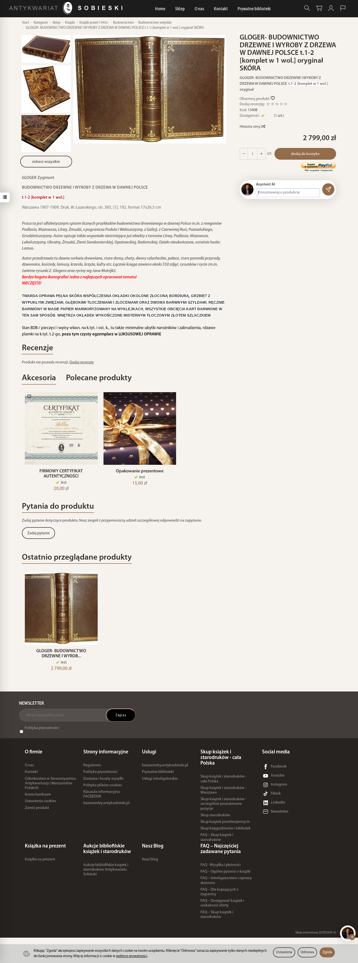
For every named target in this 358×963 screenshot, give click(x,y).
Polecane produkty (99, 378)
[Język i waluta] (343, 8)
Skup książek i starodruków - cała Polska (223, 779)
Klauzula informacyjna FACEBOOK (101, 794)
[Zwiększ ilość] (244, 154)
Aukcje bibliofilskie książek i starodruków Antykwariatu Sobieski (105, 869)
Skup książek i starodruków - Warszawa (223, 790)
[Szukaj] (307, 8)
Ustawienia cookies (40, 801)
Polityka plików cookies (102, 785)
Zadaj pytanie (38, 533)
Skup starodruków (215, 815)
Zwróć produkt (37, 808)
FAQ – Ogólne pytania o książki (225, 872)
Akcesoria (39, 378)
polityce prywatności (131, 956)
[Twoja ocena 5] (285, 104)
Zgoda (327, 952)
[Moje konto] (331, 8)
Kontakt (221, 8)
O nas (199, 8)
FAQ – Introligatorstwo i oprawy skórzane (226, 880)
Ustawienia (284, 952)
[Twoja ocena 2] (272, 104)
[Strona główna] (67, 8)
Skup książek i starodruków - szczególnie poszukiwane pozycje (223, 803)
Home (160, 8)
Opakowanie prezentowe (139, 471)
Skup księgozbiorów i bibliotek (225, 828)
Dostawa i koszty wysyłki (103, 779)
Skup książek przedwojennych (225, 822)
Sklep (180, 8)
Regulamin (92, 765)
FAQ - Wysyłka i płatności (220, 865)
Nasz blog (150, 859)
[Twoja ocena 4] (281, 104)
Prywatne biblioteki (254, 8)
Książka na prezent (40, 859)
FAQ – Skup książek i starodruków (216, 837)
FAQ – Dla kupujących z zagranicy (219, 892)
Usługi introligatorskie (160, 779)
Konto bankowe (38, 795)
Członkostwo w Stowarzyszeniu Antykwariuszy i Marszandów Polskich (50, 783)
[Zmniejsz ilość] (261, 154)
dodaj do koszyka (305, 154)
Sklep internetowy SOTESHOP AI (315, 932)
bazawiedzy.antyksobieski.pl (106, 803)
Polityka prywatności (42, 728)
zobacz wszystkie (46, 162)
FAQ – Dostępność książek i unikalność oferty (222, 903)
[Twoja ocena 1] (268, 104)
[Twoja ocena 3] (277, 104)
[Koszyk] (319, 8)
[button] (149, 89)
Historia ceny (250, 127)
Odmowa (307, 952)
